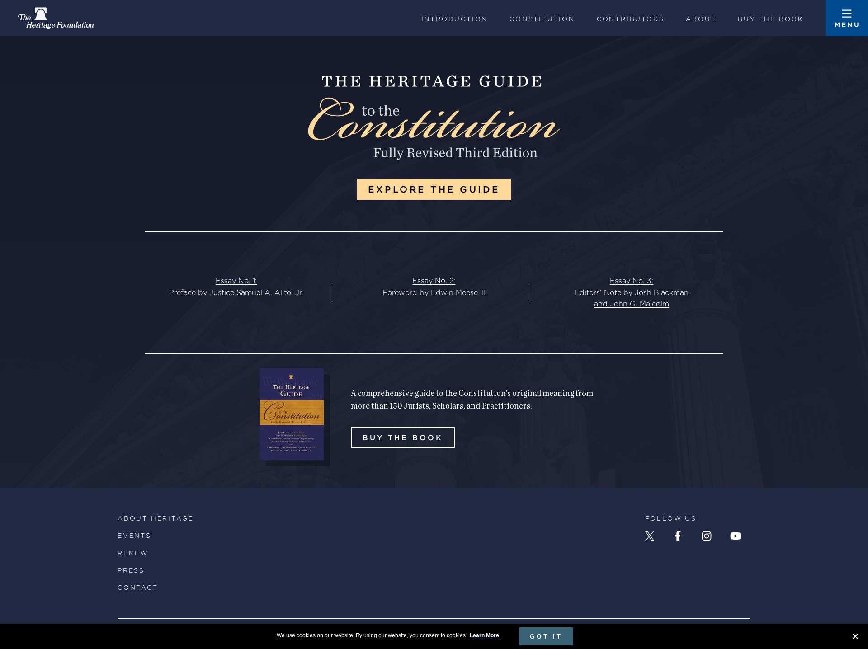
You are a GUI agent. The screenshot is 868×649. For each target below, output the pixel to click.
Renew (133, 553)
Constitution (542, 19)
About (701, 19)
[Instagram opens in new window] (706, 536)
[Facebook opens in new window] (677, 536)
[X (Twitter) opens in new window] (649, 536)
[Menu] (847, 18)
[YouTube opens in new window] (735, 536)
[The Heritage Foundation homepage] (56, 18)
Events (134, 535)
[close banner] (855, 637)
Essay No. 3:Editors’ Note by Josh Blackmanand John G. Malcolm (632, 292)
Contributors (631, 19)
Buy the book (771, 19)
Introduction (454, 19)
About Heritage (155, 518)
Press (131, 570)
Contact (138, 587)
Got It (546, 636)
